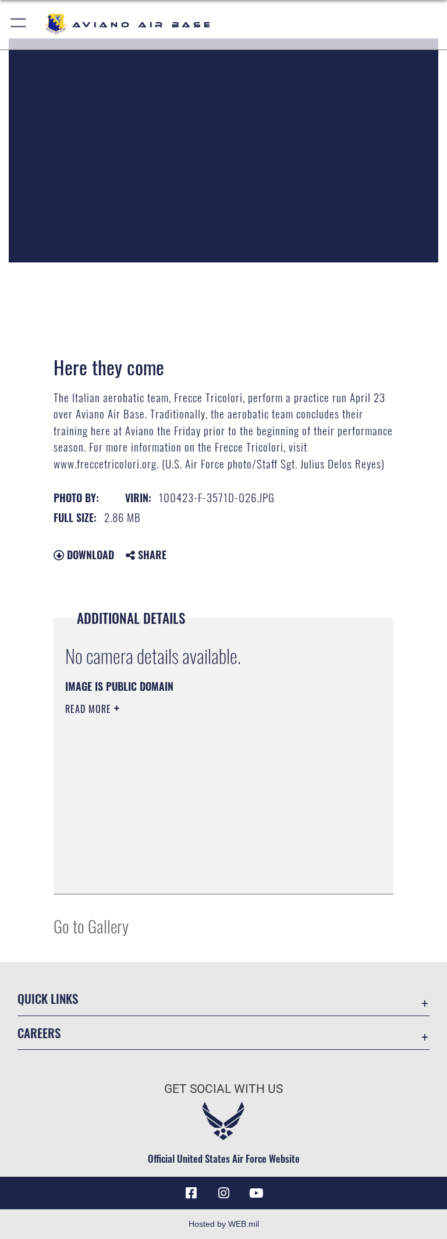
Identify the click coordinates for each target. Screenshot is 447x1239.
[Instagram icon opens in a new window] (223, 1193)
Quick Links (47, 998)
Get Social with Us (223, 1089)
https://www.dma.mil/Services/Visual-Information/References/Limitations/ (201, 799)
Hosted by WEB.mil (224, 1224)
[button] (19, 24)
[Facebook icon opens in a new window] (191, 1193)
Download (89, 554)
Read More (89, 709)
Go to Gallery (91, 925)
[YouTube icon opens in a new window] (256, 1193)
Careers (39, 1033)
